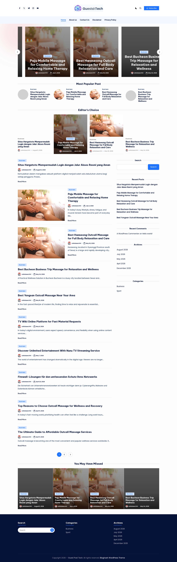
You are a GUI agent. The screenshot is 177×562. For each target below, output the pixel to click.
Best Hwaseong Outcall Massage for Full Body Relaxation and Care (88, 65)
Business (40, 56)
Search (138, 160)
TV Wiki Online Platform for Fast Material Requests (49, 321)
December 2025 (124, 268)
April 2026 (121, 263)
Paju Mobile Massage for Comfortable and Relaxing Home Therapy (40, 65)
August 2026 (122, 249)
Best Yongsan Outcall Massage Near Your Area (46, 295)
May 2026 (121, 259)
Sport (119, 291)
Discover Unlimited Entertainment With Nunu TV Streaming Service (59, 350)
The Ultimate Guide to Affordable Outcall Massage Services (55, 431)
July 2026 (121, 254)
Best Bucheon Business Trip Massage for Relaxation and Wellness (137, 63)
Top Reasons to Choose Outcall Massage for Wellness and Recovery (60, 405)
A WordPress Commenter (128, 233)
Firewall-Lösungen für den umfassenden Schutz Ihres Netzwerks (57, 376)
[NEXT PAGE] (70, 454)
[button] (151, 8)
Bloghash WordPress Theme (112, 558)
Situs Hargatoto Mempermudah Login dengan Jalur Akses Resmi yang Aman (40, 95)
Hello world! (147, 233)
